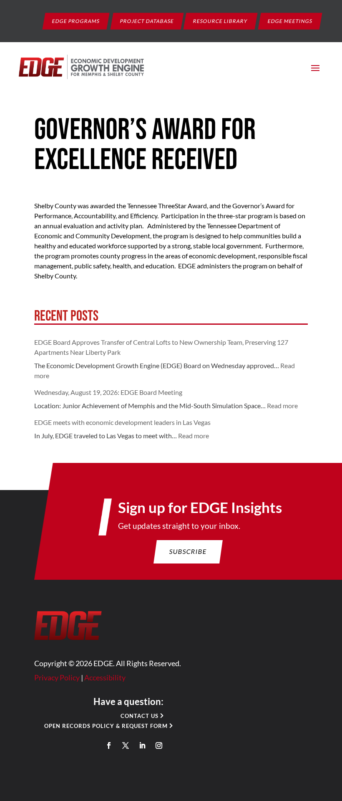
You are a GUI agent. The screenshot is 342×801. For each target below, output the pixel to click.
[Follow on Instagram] (159, 745)
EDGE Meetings (290, 21)
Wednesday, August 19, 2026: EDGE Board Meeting (108, 392)
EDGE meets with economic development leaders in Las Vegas (122, 422)
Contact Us (139, 716)
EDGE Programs (76, 21)
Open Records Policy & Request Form (106, 726)
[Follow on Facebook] (109, 745)
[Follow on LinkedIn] (142, 745)
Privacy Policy (57, 677)
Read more (282, 405)
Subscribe (188, 551)
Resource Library (221, 21)
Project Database (147, 21)
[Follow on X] (125, 745)
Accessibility (105, 677)
